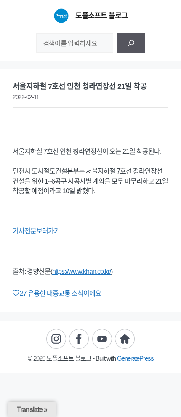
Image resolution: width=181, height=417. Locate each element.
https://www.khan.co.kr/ (81, 271)
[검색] (131, 43)
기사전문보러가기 (36, 231)
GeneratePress (135, 358)
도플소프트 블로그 (101, 15)
